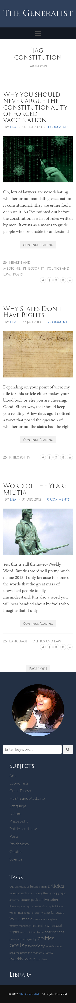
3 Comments (58, 321)
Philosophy (33, 268)
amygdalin (20, 887)
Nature (15, 813)
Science (16, 859)
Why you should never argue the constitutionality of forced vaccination (35, 107)
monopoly (25, 925)
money (14, 925)
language (57, 913)
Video (48, 952)
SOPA (12, 952)
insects (13, 913)
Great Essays (20, 791)
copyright (59, 893)
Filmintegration (18, 906)
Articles (56, 886)
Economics (19, 783)
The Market (35, 953)
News (23, 932)
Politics (46, 938)
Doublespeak (29, 900)
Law (12, 919)
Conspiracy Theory (40, 893)
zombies (41, 959)
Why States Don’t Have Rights (33, 312)
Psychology (19, 844)
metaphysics (52, 919)
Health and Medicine (27, 798)
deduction (14, 900)
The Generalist (29, 994)
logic (18, 919)
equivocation (48, 900)
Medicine (39, 919)
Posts (18, 274)
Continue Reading (38, 245)
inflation (59, 906)
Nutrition (31, 932)
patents (14, 939)
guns (30, 906)
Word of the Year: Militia (34, 489)
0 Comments (58, 499)
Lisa (13, 127)
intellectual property (30, 913)
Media (27, 919)
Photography (28, 939)
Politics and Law (45, 641)
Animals (32, 887)
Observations (54, 932)
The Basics (21, 952)
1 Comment (58, 127)
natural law (40, 925)
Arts (13, 775)
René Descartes (54, 946)
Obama (39, 932)
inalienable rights (44, 906)
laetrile (47, 913)
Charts (22, 893)
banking (13, 893)
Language (18, 641)
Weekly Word (22, 958)
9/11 (12, 887)
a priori (43, 886)
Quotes (16, 851)
